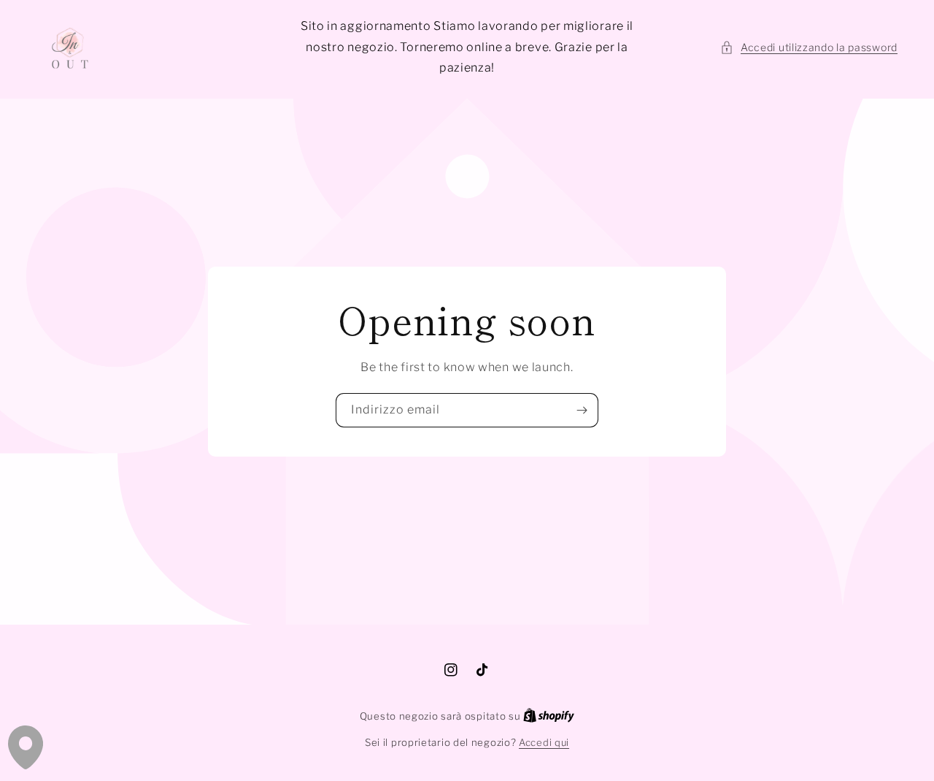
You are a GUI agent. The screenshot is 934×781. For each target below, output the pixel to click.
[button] (809, 47)
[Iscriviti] (582, 410)
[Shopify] (548, 716)
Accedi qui (544, 742)
